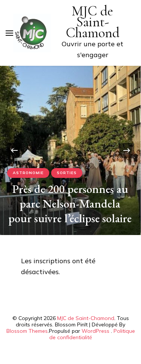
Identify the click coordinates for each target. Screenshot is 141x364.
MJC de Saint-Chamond (93, 22)
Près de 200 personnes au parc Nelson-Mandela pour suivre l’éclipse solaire (70, 203)
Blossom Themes (27, 331)
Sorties (67, 172)
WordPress (95, 331)
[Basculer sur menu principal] (9, 33)
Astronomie (28, 172)
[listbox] (70, 150)
